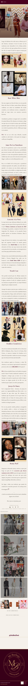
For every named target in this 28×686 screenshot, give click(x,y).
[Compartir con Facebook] (15, 507)
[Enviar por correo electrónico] (10, 507)
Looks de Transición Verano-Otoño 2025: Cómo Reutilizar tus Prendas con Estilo (14, 524)
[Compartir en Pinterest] (18, 507)
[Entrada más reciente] (22, 604)
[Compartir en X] (13, 507)
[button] (3, 2)
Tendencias (15, 508)
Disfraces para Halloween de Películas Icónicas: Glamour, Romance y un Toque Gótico (14, 566)
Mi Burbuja (6, 682)
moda (10, 508)
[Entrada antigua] (5, 604)
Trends (19, 508)
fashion (7, 508)
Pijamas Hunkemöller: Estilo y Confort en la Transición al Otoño (14, 588)
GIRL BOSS (15, 366)
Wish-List (24, 508)
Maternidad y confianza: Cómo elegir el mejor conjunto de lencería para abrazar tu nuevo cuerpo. (14, 545)
